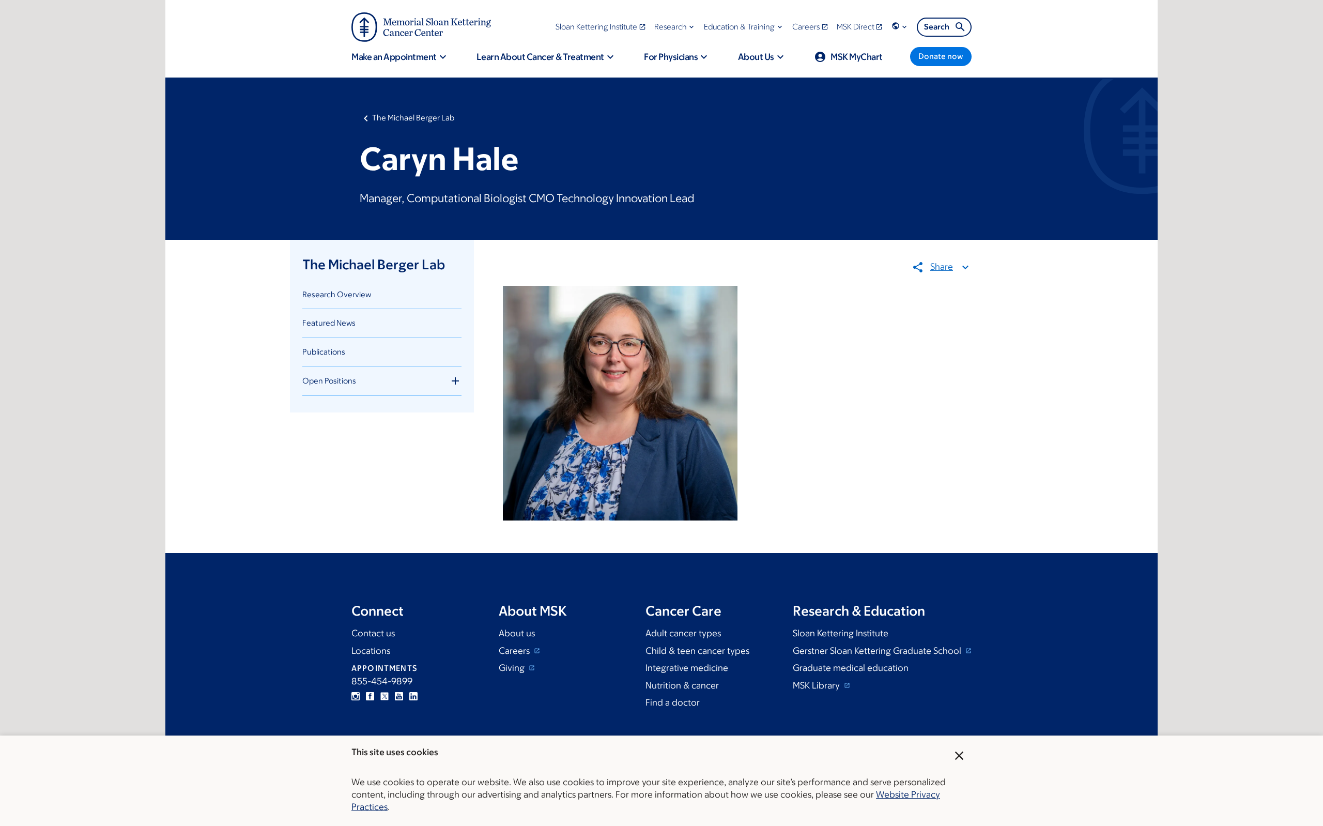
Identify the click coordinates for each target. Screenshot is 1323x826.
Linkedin (413, 696)
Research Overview (336, 294)
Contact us (373, 633)
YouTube (399, 696)
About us (517, 633)
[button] (675, 26)
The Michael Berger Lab (413, 117)
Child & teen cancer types (697, 651)
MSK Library (817, 685)
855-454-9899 (381, 681)
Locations (370, 651)
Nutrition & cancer (682, 685)
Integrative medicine (686, 668)
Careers (515, 651)
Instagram (355, 696)
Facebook (370, 696)
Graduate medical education (851, 668)
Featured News (329, 322)
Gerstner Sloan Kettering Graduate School (878, 651)
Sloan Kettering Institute (840, 633)
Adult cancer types (683, 633)
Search (936, 26)
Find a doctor (672, 702)
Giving (513, 668)
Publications (323, 351)
